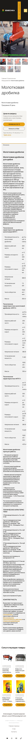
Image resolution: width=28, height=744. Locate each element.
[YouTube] (7, 738)
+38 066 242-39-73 (14, 124)
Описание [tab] (6, 145)
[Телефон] (20, 738)
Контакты (14, 732)
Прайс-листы (7, 135)
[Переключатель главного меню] (25, 10)
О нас (14, 729)
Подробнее (7, 676)
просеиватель (8, 614)
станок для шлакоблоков (11, 621)
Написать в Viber (14, 129)
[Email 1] (16, 738)
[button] (19, 11)
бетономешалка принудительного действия (12, 618)
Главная (4, 78)
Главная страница (14, 726)
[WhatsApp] (11, 738)
